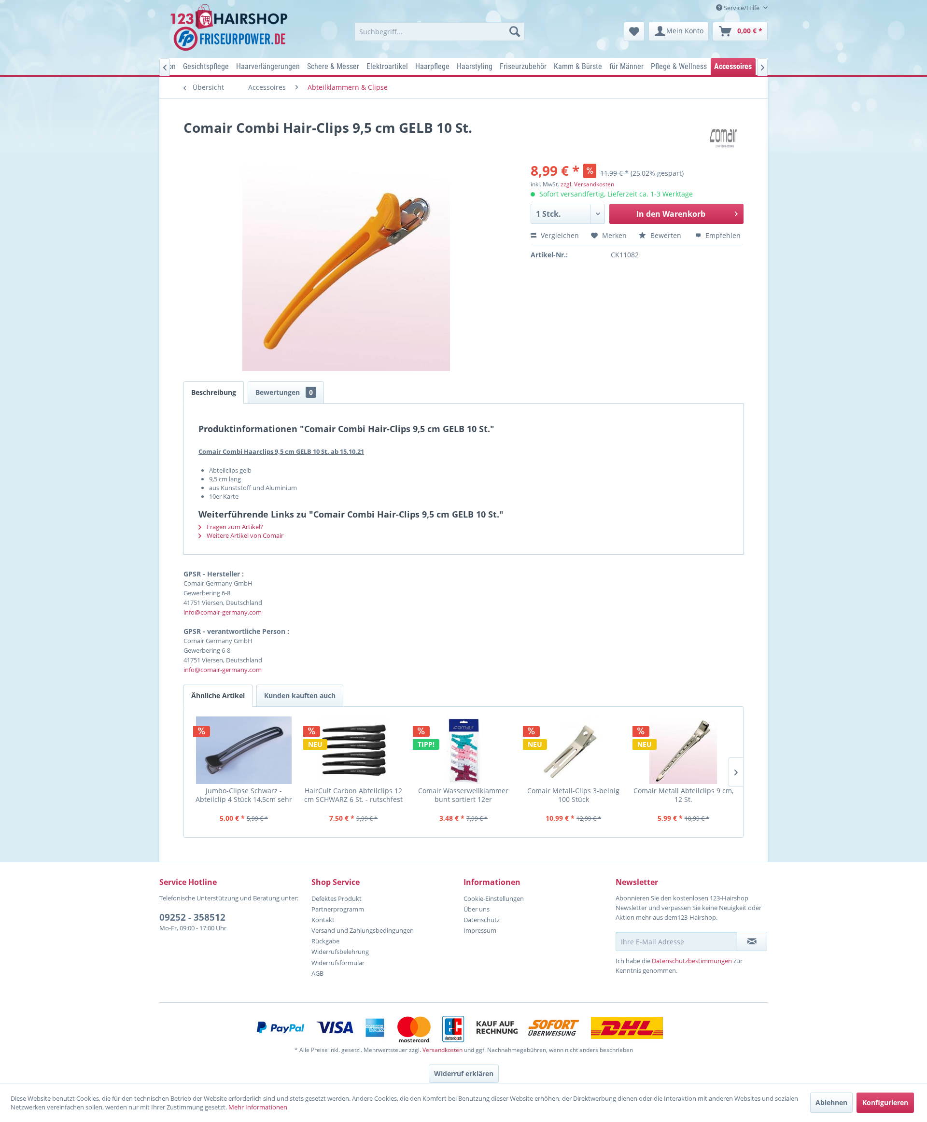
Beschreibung (213, 392)
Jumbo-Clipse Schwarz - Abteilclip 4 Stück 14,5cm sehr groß (244, 794)
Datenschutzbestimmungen (692, 960)
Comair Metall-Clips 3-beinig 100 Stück (573, 794)
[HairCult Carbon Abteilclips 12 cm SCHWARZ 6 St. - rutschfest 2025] (354, 750)
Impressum (480, 930)
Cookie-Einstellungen (494, 898)
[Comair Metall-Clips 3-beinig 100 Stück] (573, 750)
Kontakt (323, 919)
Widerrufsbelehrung (340, 951)
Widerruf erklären (463, 1073)
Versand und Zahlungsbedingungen (362, 930)
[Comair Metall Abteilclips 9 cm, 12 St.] (683, 750)
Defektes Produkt (336, 898)
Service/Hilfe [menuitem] (741, 7)
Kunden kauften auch (300, 695)
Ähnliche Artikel (218, 695)
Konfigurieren (885, 1102)
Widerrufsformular (338, 962)
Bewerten (665, 235)
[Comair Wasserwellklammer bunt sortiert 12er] (463, 750)
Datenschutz (482, 919)
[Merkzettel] (634, 31)
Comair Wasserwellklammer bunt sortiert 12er (463, 794)
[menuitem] (439, 31)
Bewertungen (284, 392)
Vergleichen (559, 235)
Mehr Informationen (257, 1107)
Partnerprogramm (337, 909)
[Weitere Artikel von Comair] (727, 137)
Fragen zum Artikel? (234, 526)
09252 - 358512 (192, 917)
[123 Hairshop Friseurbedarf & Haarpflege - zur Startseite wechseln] (230, 28)
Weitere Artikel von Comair (244, 535)
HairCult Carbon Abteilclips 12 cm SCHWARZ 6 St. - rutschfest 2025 (353, 794)
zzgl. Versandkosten (587, 184)
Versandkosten (442, 1050)
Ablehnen (831, 1102)
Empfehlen (722, 235)
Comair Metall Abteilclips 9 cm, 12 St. (683, 794)
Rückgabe (325, 941)
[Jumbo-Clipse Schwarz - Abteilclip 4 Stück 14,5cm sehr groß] (244, 750)
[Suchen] (515, 31)
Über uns (477, 909)
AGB (317, 973)
